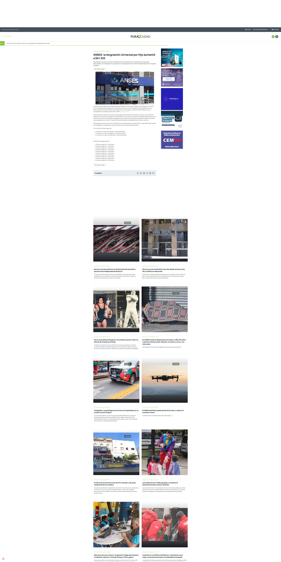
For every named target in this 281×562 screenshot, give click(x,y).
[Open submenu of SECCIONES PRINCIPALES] (268, 29)
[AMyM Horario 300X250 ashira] (172, 111)
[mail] (10, 36)
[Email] (153, 173)
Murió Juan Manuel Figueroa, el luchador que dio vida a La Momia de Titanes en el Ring (116, 341)
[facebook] (2, 36)
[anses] (124, 72)
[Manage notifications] (3, 559)
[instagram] (8, 36)
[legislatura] (172, 69)
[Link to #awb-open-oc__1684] (276, 36)
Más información (124, 111)
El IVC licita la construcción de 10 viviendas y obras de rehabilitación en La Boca (115, 484)
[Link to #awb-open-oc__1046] (273, 36)
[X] (141, 173)
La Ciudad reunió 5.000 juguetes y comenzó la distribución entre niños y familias (160, 484)
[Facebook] (137, 173)
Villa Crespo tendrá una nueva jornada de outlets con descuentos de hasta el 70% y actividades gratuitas (32, 43)
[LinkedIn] (144, 173)
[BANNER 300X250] (172, 49)
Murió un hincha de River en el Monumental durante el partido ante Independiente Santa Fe (114, 270)
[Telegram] (150, 173)
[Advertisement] (139, 14)
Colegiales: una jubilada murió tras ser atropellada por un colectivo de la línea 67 (116, 411)
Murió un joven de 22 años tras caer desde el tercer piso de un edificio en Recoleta (163, 270)
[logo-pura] (140, 35)
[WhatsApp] (147, 173)
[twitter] (5, 36)
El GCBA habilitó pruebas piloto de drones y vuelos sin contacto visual (163, 411)
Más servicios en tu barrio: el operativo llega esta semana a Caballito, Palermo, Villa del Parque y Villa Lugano (116, 556)
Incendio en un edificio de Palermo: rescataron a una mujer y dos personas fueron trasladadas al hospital (162, 556)
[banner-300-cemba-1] (172, 131)
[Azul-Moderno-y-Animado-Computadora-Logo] (172, 88)
